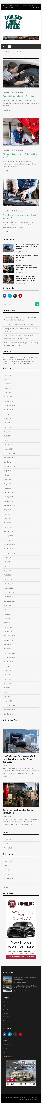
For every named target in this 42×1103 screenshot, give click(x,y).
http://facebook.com (30, 7)
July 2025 (7, 423)
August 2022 (8, 558)
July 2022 (7, 562)
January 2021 (8, 631)
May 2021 (7, 618)
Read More (6, 110)
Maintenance (18, 92)
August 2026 (8, 375)
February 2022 (9, 584)
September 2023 (9, 505)
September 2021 (9, 601)
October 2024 (8, 462)
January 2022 (8, 588)
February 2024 (9, 492)
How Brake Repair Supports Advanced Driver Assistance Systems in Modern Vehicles (25, 278)
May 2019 (7, 684)
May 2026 (7, 388)
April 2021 (7, 623)
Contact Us (32, 6)
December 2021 (9, 592)
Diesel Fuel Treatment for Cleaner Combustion (19, 324)
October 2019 (8, 662)
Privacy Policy (8, 8)
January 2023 (8, 536)
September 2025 (9, 414)
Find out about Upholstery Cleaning (18, 96)
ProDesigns (35, 1099)
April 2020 (7, 649)
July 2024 (7, 475)
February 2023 (9, 531)
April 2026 (7, 392)
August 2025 (8, 418)
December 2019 (9, 653)
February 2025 (9, 445)
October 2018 (8, 714)
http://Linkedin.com (36, 7)
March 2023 (8, 527)
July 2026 (7, 379)
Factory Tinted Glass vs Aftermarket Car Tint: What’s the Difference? (26, 267)
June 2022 (7, 566)
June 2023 (7, 518)
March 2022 (8, 579)
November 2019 (9, 657)
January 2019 (8, 701)
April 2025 (7, 436)
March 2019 (8, 692)
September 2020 (9, 644)
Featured (7, 874)
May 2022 (7, 571)
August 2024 (8, 471)
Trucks (6, 887)
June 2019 (7, 679)
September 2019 (9, 666)
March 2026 (8, 397)
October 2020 (8, 640)
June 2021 (7, 614)
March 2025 (8, 440)
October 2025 (8, 410)
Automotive (8, 861)
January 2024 (8, 497)
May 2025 (7, 432)
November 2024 (9, 458)
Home (24, 6)
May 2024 (7, 484)
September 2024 (9, 466)
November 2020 (9, 636)
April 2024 (7, 488)
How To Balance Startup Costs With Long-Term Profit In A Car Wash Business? (27, 247)
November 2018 (9, 710)
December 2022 (9, 540)
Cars (5, 865)
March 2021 (8, 627)
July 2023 (7, 514)
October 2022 (8, 549)
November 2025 (9, 405)
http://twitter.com (33, 7)
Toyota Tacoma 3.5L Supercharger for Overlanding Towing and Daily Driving (21, 344)
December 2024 (9, 453)
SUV (5, 883)
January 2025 (8, 449)
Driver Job (7, 870)
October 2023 (8, 501)
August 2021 (8, 605)
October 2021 (8, 597)
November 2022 (9, 544)
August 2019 (8, 670)
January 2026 (8, 401)
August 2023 (8, 510)
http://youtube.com (38, 7)
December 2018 (9, 705)
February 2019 (9, 697)
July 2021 (7, 610)
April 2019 (7, 688)
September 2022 (9, 553)
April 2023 (7, 523)
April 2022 (7, 575)
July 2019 (7, 675)
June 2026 (7, 384)
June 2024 (7, 479)
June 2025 (7, 427)
